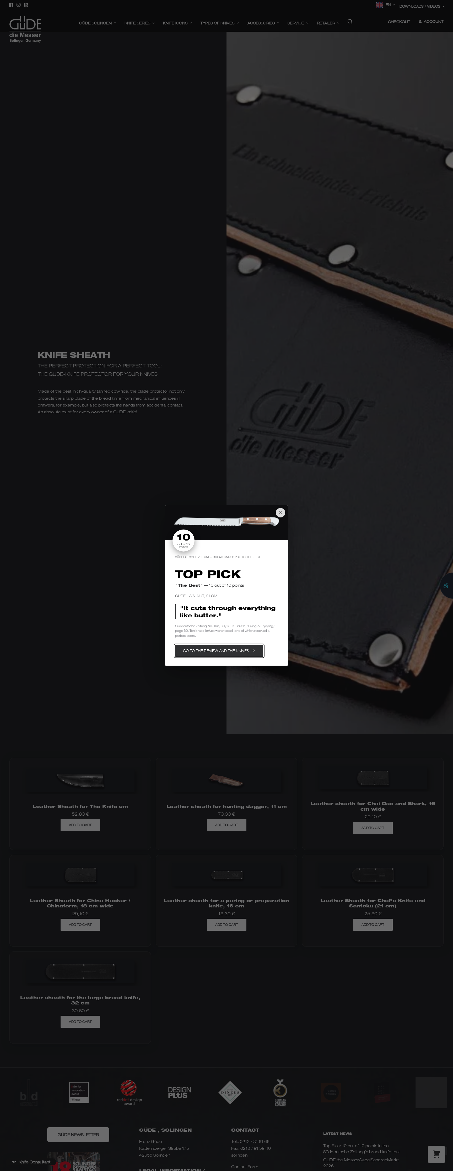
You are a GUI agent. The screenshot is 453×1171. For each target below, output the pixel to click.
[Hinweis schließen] (280, 512)
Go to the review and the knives (216, 651)
